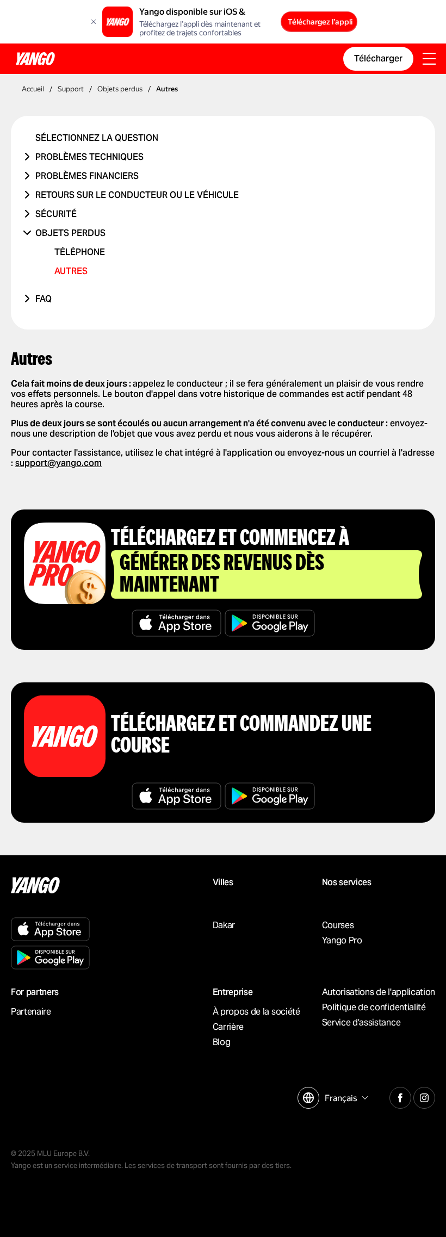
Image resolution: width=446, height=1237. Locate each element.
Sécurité (56, 214)
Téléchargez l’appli (320, 21)
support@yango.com (58, 463)
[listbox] (345, 1098)
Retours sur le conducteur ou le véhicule (137, 195)
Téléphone (79, 252)
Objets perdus (70, 233)
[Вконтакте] (400, 1096)
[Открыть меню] (429, 59)
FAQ (43, 299)
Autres (71, 271)
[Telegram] (424, 1096)
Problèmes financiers (87, 176)
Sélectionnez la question (96, 138)
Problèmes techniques (89, 157)
